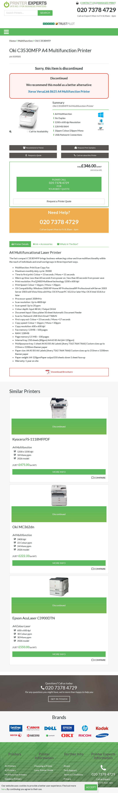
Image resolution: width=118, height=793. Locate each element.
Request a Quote (34, 156)
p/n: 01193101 (15, 56)
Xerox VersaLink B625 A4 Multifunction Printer (59, 91)
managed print (106, 2)
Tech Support (70, 770)
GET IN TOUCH (59, 699)
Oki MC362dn (23, 527)
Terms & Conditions (73, 774)
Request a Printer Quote (59, 201)
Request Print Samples (86, 148)
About (67, 765)
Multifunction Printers (16, 774)
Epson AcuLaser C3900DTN (33, 618)
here (3, 789)
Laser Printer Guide (43, 770)
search (45, 13)
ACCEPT (91, 787)
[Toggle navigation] (6, 32)
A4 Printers (10, 765)
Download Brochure (62, 371)
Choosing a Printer (43, 765)
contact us (87, 2)
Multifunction (25, 40)
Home (12, 40)
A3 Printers (10, 770)
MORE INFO (59, 471)
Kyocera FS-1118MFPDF (31, 439)
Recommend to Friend (34, 148)
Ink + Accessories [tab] (43, 244)
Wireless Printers (13, 778)
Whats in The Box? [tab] (68, 244)
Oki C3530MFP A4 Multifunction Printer (50, 50)
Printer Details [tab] (21, 244)
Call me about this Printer (86, 156)
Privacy (67, 778)
